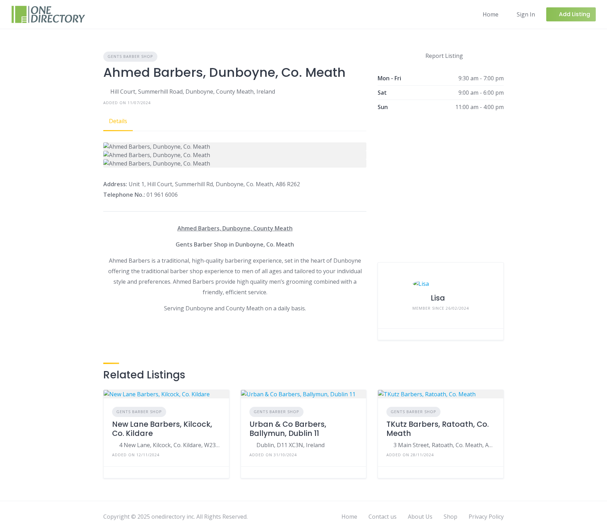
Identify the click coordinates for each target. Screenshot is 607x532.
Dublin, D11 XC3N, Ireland (290, 445)
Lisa (438, 298)
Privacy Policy (486, 516)
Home (490, 14)
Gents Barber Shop (130, 56)
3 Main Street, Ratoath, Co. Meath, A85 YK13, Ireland (444, 445)
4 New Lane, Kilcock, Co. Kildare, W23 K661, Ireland (170, 445)
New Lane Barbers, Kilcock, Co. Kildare (162, 428)
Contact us (382, 516)
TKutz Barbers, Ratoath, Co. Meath (437, 428)
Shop (450, 516)
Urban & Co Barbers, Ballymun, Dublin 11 (287, 428)
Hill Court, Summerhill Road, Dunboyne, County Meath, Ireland (192, 91)
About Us (420, 516)
